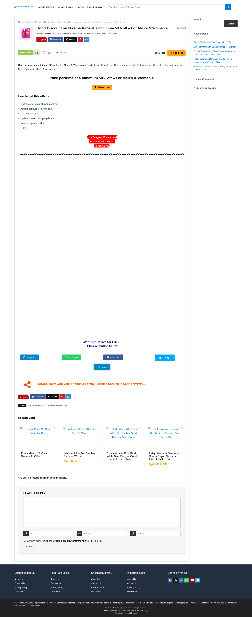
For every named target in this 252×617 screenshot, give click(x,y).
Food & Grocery (94, 6)
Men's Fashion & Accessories (67, 33)
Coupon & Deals (65, 6)
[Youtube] (192, 580)
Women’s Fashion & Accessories (93, 33)
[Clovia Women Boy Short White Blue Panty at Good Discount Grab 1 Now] (123, 438)
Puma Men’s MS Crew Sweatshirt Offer (34, 454)
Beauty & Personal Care (37, 21)
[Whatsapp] (186, 580)
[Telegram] (197, 580)
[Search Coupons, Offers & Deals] (228, 7)
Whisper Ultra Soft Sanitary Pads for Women (80, 454)
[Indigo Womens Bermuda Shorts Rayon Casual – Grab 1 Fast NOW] (165, 438)
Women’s (147, 65)
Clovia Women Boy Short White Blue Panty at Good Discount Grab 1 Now (122, 456)
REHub (133, 610)
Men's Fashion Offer (36, 405)
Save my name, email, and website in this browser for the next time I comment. (64, 540)
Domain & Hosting (46, 6)
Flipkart (114, 33)
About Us (19, 579)
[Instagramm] (181, 580)
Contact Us (20, 583)
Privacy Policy (21, 587)
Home (21, 21)
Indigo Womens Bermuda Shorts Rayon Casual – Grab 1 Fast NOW (164, 456)
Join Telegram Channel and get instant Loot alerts (102, 141)
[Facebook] (170, 580)
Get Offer (176, 53)
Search (197, 18)
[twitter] (175, 580)
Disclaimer (19, 591)
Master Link (104, 87)
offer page (35, 104)
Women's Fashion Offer (57, 405)
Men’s (136, 65)
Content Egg (143, 610)
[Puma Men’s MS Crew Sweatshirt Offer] (37, 438)
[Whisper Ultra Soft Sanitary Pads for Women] (80, 438)
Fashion (80, 6)
